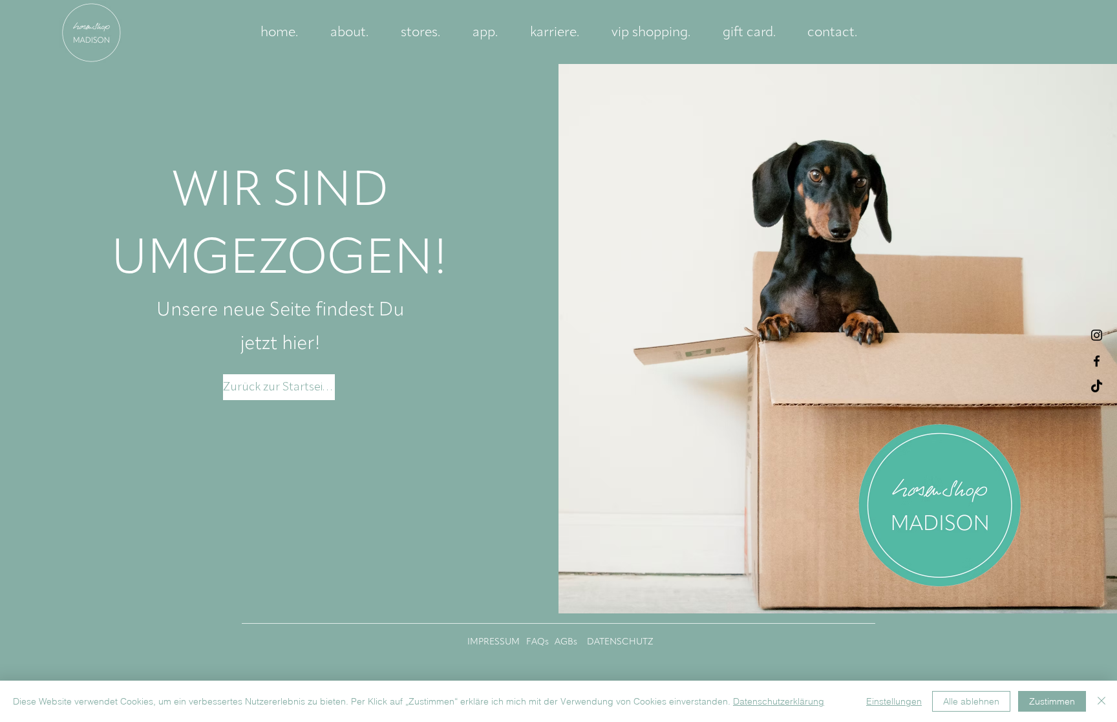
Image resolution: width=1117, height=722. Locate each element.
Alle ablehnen (971, 701)
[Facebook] (1096, 361)
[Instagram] (1096, 335)
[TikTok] (1096, 386)
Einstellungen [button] (894, 701)
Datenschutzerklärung (778, 701)
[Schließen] (1101, 701)
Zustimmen (1052, 701)
